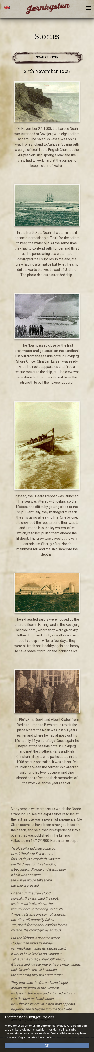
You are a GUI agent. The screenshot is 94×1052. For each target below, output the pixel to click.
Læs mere (45, 1037)
